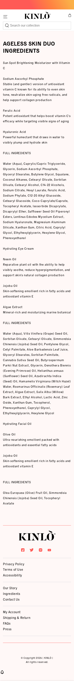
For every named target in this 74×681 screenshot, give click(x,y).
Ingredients (11, 593)
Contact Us (11, 599)
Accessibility (12, 575)
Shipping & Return (16, 617)
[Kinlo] (37, 536)
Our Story (10, 588)
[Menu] (5, 16)
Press (7, 629)
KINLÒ (48, 657)
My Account (12, 612)
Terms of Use (13, 569)
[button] (37, 25)
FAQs (6, 623)
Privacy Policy (13, 564)
